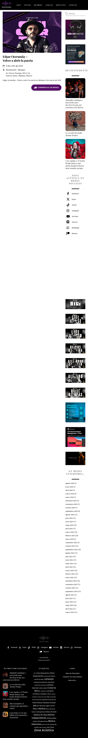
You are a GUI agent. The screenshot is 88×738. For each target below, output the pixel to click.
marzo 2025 (69, 532)
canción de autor (39, 679)
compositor (43, 691)
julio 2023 (69, 598)
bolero (53, 676)
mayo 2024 (69, 564)
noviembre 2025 (71, 504)
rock (48, 727)
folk (55, 699)
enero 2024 (69, 577)
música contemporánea (38, 712)
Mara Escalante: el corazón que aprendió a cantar (19, 705)
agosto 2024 (69, 553)
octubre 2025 (70, 508)
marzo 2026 (69, 494)
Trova (52, 727)
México (35, 709)
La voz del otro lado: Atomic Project (18, 685)
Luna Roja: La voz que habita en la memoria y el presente (19, 715)
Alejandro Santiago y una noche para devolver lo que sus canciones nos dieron (14, 676)
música (41, 708)
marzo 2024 (69, 571)
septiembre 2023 (71, 591)
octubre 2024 (70, 546)
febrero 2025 (70, 536)
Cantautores (51, 682)
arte (34, 673)
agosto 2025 (69, 515)
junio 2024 (69, 560)
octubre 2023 (70, 588)
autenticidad (47, 676)
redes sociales (42, 727)
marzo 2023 (69, 612)
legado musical (50, 706)
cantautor (49, 679)
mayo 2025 (69, 525)
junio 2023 (69, 602)
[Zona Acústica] (6, 7)
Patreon (74, 233)
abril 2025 (69, 529)
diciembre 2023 (71, 581)
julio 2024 (69, 557)
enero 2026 (69, 497)
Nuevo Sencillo (45, 724)
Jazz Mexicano (41, 706)
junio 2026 (69, 487)
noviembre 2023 (71, 584)
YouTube (74, 216)
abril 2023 (69, 609)
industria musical (49, 703)
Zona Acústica (44, 730)
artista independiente (42, 673)
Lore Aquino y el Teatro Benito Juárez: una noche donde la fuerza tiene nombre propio (15, 695)
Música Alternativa (50, 709)
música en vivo (40, 715)
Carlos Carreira (43, 688)
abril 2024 (69, 567)
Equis (73, 199)
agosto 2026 (69, 483)
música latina (51, 718)
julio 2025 (69, 518)
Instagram (75, 211)
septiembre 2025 (71, 511)
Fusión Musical (37, 703)
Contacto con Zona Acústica (72, 677)
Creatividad (43, 694)
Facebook (75, 194)
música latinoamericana (40, 721)
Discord (74, 222)
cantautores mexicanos (40, 685)
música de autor (50, 712)
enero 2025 (69, 539)
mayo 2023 (69, 605)
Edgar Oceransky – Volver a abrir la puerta (18, 59)
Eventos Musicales (37, 699)
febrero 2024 (70, 574)
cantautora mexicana (40, 682)
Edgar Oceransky (51, 697)
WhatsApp (75, 228)
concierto (50, 691)
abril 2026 (69, 490)
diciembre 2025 (71, 501)
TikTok (74, 205)
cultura (49, 694)
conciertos (36, 694)
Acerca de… (72, 680)
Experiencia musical (47, 699)
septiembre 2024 (71, 550)
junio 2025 (69, 522)
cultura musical (42, 697)
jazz (34, 705)
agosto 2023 (69, 595)
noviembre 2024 (71, 543)
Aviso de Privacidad (72, 673)
